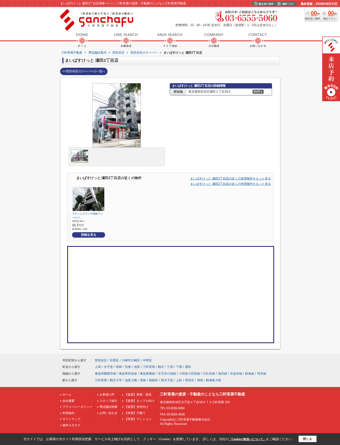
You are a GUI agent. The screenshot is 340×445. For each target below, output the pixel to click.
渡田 (188, 367)
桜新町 (153, 380)
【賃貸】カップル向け (139, 400)
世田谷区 (101, 360)
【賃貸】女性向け (136, 406)
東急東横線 (147, 373)
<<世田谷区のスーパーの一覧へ (83, 71)
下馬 (179, 367)
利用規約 (68, 413)
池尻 (137, 367)
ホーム (66, 394)
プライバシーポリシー (77, 406)
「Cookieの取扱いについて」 (247, 439)
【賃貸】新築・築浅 (137, 394)
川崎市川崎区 (131, 360)
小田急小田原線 (189, 373)
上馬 (98, 367)
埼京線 (261, 373)
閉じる (307, 439)
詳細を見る (88, 234)
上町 (179, 380)
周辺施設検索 (108, 406)
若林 (119, 367)
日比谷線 (209, 373)
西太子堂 (167, 380)
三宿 (170, 367)
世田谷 (189, 380)
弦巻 (128, 367)
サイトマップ (71, 419)
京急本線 (236, 373)
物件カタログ (71, 425)
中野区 (147, 360)
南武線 (222, 373)
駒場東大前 (213, 380)
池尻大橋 (131, 380)
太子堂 (108, 367)
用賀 (200, 380)
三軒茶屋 (149, 367)
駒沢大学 (116, 380)
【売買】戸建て (134, 413)
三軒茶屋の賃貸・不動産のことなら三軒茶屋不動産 (202, 394)
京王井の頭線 (167, 373)
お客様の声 (106, 394)
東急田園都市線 (105, 373)
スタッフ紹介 (108, 400)
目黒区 (114, 360)
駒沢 (161, 367)
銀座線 (249, 373)
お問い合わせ (108, 413)
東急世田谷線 (128, 373)
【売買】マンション (137, 419)
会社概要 (68, 400)
